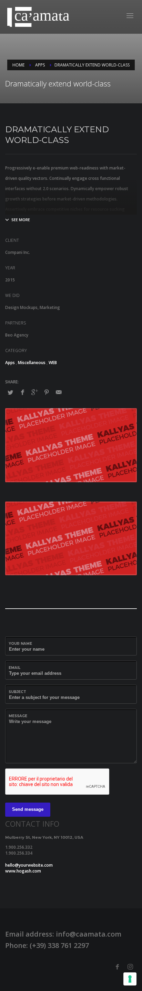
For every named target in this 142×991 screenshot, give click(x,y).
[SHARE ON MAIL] (58, 392)
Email (14, 667)
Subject (17, 692)
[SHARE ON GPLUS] (34, 392)
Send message (27, 809)
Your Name (20, 643)
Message (18, 716)
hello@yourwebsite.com (29, 865)
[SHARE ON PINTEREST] (46, 392)
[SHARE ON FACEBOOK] (22, 392)
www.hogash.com (23, 871)
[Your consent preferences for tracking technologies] (129, 978)
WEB (53, 362)
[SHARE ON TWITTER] (10, 392)
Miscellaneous (31, 362)
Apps (10, 362)
